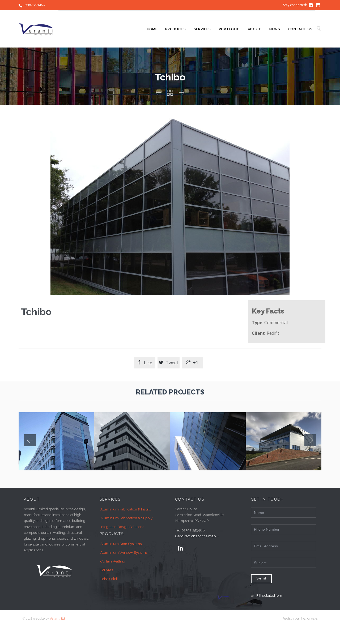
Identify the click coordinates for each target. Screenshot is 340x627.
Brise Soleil (109, 579)
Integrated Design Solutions (122, 527)
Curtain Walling (112, 561)
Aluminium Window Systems (123, 553)
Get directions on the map (195, 536)
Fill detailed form (269, 596)
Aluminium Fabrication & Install (125, 509)
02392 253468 (34, 5)
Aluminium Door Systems (121, 544)
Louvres (106, 570)
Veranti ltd (57, 618)
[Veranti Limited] (38, 29)
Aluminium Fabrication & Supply (126, 518)
